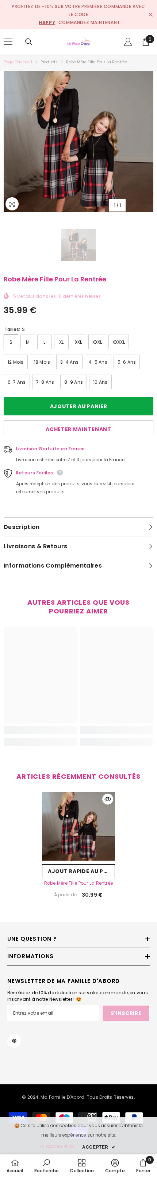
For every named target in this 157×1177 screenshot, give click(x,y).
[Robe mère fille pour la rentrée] (78, 826)
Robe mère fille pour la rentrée (78, 883)
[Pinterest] (14, 1041)
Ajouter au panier (78, 406)
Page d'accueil (18, 62)
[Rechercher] (28, 41)
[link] (40, 730)
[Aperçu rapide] (107, 799)
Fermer (150, 14)
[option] (78, 141)
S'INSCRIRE (126, 1013)
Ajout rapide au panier (81, 871)
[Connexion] (128, 42)
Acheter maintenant (78, 429)
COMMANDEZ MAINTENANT (89, 22)
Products (49, 62)
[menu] (8, 41)
